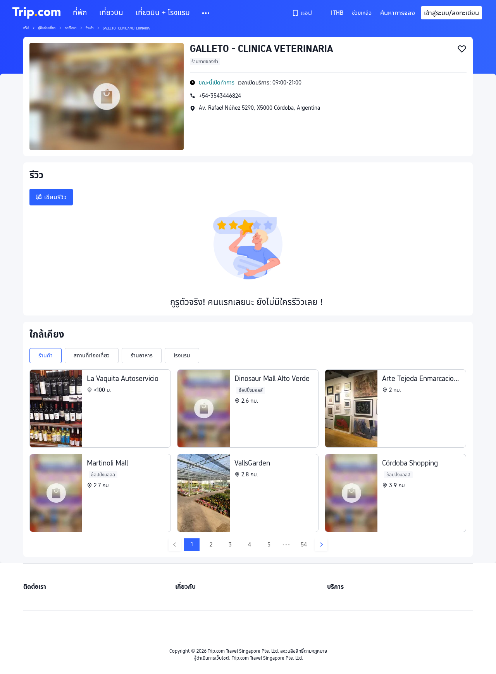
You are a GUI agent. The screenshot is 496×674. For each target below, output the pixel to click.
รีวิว (36, 175)
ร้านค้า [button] (45, 355)
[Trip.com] (36, 13)
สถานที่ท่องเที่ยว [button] (92, 355)
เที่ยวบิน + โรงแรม (163, 12)
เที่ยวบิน (111, 12)
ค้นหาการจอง (397, 13)
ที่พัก (80, 12)
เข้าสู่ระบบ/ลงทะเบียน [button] (451, 13)
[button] (206, 13)
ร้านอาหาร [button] (142, 355)
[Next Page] (321, 544)
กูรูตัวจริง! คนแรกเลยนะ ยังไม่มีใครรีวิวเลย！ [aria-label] (248, 302)
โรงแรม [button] (182, 355)
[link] (302, 12)
